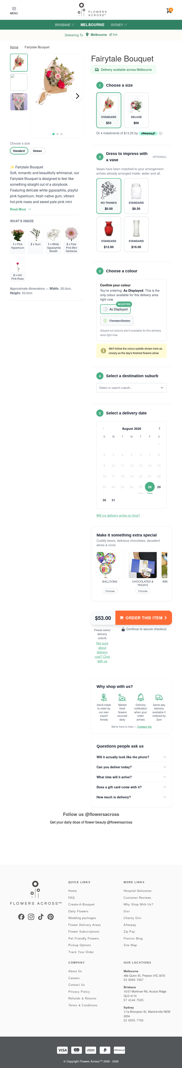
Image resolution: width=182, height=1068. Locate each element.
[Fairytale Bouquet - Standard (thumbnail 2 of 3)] (19, 82)
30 (104, 500)
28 (150, 487)
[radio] (19, 150)
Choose (110, 591)
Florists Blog (133, 938)
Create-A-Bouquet (81, 904)
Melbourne (93, 24)
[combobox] (128, 387)
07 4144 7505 (134, 1000)
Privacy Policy (79, 991)
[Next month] (159, 428)
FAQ (71, 897)
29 (159, 487)
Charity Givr (133, 918)
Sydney (117, 24)
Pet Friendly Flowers (83, 938)
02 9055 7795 (134, 1020)
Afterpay (130, 925)
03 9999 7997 (134, 980)
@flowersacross (102, 814)
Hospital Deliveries (138, 891)
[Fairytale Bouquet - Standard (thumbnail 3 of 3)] (19, 102)
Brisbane (62, 24)
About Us (75, 971)
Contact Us (144, 727)
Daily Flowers (78, 911)
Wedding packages (82, 918)
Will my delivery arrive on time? (118, 515)
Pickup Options (79, 945)
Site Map (130, 945)
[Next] (77, 96)
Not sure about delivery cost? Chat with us (102, 652)
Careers (74, 978)
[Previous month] (103, 428)
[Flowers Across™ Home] (92, 9)
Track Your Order (81, 952)
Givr (127, 911)
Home (14, 47)
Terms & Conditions (83, 1005)
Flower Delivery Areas (84, 925)
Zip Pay (129, 931)
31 (113, 500)
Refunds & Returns (82, 998)
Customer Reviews (137, 897)
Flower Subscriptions (84, 931)
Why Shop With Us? (138, 904)
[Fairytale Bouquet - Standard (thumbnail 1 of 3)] (19, 62)
